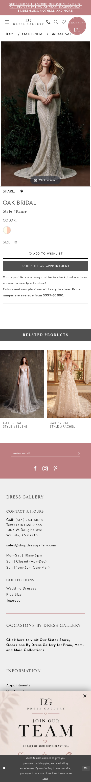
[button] (7, 21)
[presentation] (22, 384)
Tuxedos (13, 600)
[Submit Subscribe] (78, 453)
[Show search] (56, 21)
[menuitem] (7, 21)
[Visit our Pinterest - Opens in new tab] (55, 468)
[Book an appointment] (77, 25)
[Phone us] (48, 21)
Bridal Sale (62, 34)
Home (10, 34)
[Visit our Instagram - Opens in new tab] (45, 468)
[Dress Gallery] (28, 22)
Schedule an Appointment (46, 266)
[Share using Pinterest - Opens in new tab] (21, 191)
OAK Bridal (33, 34)
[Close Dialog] (4, 768)
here (45, 778)
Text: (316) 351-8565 (24, 525)
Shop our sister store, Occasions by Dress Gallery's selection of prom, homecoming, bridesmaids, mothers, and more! (45, 8)
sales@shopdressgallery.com (31, 545)
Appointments (18, 685)
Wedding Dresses (21, 588)
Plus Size (14, 594)
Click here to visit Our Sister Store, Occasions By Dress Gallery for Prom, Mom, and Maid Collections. (45, 645)
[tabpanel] (45, 113)
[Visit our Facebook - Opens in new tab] (35, 468)
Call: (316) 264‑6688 (24, 520)
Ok (86, 768)
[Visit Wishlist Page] (63, 21)
